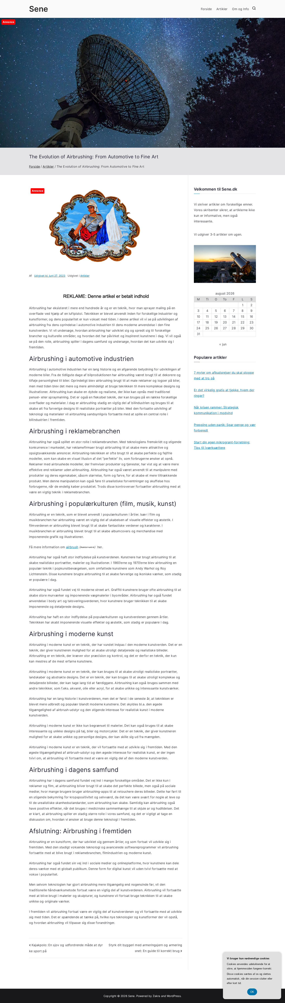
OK (252, 991)
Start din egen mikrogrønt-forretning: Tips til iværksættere (222, 445)
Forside (206, 9)
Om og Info (240, 9)
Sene (38, 9)
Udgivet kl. (49, 275)
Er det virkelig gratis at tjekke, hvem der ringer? (224, 393)
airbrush (72, 547)
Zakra (156, 996)
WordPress (173, 996)
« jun (222, 344)
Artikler (221, 9)
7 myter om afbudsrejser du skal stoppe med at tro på (224, 375)
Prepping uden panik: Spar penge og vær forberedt (225, 427)
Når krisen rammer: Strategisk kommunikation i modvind (216, 410)
